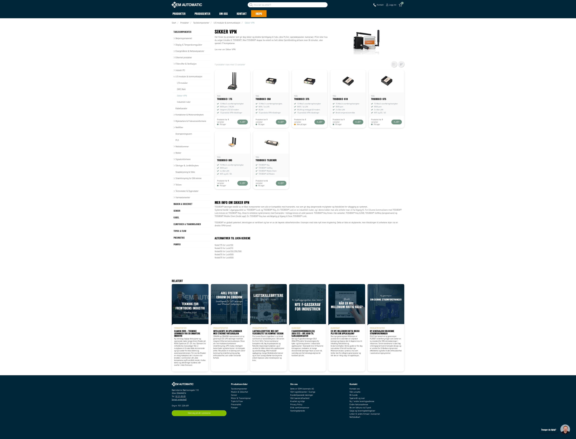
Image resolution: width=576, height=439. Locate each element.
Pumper (234, 407)
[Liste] (394, 64)
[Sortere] (401, 64)
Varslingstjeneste (297, 411)
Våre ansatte (355, 392)
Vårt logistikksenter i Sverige (302, 392)
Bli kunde (354, 395)
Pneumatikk (236, 404)
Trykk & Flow (237, 401)
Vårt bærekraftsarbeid (299, 398)
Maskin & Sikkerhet (239, 392)
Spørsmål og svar (357, 398)
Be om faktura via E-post (360, 407)
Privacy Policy (296, 404)
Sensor (234, 395)
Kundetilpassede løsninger (301, 395)
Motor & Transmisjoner (241, 398)
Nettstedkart (355, 417)
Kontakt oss (355, 389)
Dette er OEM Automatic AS (302, 389)
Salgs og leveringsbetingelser (362, 411)
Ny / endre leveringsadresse (362, 401)
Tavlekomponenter (239, 389)
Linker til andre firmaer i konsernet (365, 414)
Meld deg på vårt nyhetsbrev (199, 413)
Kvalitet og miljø (297, 401)
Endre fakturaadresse (359, 404)
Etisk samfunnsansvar (299, 407)
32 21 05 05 (180, 396)
